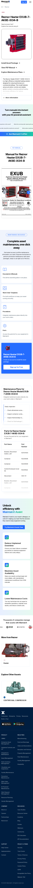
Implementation (6, 851)
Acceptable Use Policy (24, 873)
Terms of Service (23, 855)
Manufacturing (22, 738)
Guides (20, 824)
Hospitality (21, 764)
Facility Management (24, 760)
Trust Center (21, 851)
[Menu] (30, 2)
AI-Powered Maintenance (5, 787)
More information (12, 97)
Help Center (4, 847)
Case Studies (21, 809)
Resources (25, 716)
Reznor (7, 7)
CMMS (3, 738)
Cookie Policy (22, 866)
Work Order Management (5, 782)
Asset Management (7, 758)
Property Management (24, 753)
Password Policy (22, 862)
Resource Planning (7, 797)
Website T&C (21, 877)
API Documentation (23, 839)
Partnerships (5, 817)
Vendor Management (7, 801)
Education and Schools (24, 749)
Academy (20, 817)
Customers (4, 716)
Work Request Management (5, 793)
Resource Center (22, 813)
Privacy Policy (22, 858)
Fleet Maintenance (23, 757)
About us (4, 809)
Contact (3, 855)
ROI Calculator (22, 835)
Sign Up (24, 2)
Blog (19, 820)
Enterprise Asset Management (6, 743)
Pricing (18, 716)
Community (21, 831)
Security (20, 847)
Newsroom (4, 820)
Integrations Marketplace (5, 753)
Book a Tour (4, 719)
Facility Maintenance (7, 772)
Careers (3, 813)
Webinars (20, 828)
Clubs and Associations (24, 746)
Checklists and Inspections (5, 768)
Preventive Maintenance (5, 777)
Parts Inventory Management (5, 762)
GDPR (19, 869)
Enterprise (12, 716)
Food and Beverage (23, 742)
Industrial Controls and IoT (8, 748)
